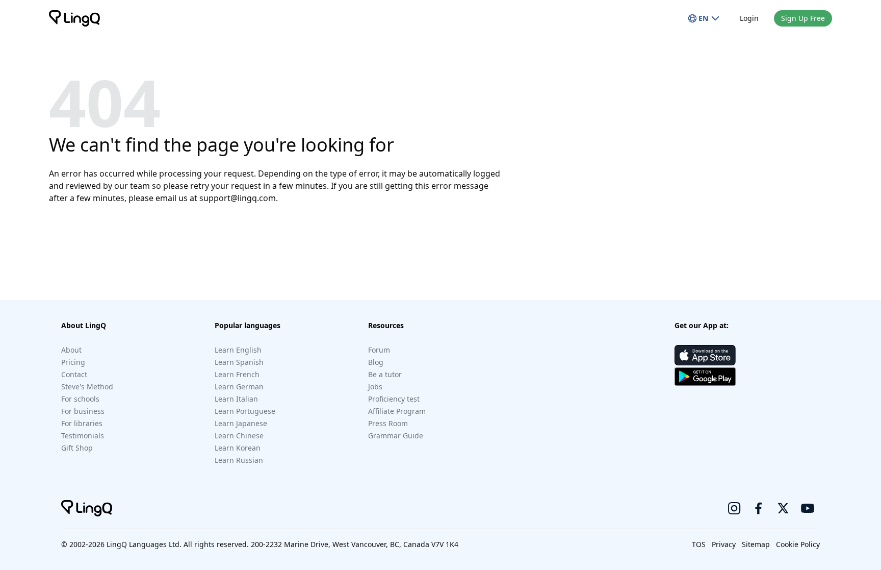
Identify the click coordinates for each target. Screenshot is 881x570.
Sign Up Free (803, 18)
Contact (74, 374)
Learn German (239, 386)
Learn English (238, 350)
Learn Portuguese (245, 411)
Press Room (388, 423)
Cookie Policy (798, 544)
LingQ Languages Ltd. (144, 544)
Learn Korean (238, 448)
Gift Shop (77, 448)
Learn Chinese (239, 435)
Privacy (724, 544)
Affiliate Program (397, 411)
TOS (699, 544)
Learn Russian (239, 460)
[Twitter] (783, 508)
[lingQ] (74, 18)
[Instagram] (734, 508)
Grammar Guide (395, 435)
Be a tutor (385, 374)
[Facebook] (758, 508)
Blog (375, 362)
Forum (379, 350)
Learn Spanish (239, 362)
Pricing (73, 362)
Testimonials (82, 435)
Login (749, 18)
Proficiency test (394, 399)
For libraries (81, 423)
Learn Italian (236, 399)
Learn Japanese (241, 423)
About (71, 350)
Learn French (237, 374)
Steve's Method (87, 386)
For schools (80, 399)
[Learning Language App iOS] (705, 355)
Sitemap (756, 544)
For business (83, 411)
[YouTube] (807, 508)
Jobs (375, 386)
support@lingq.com (237, 198)
